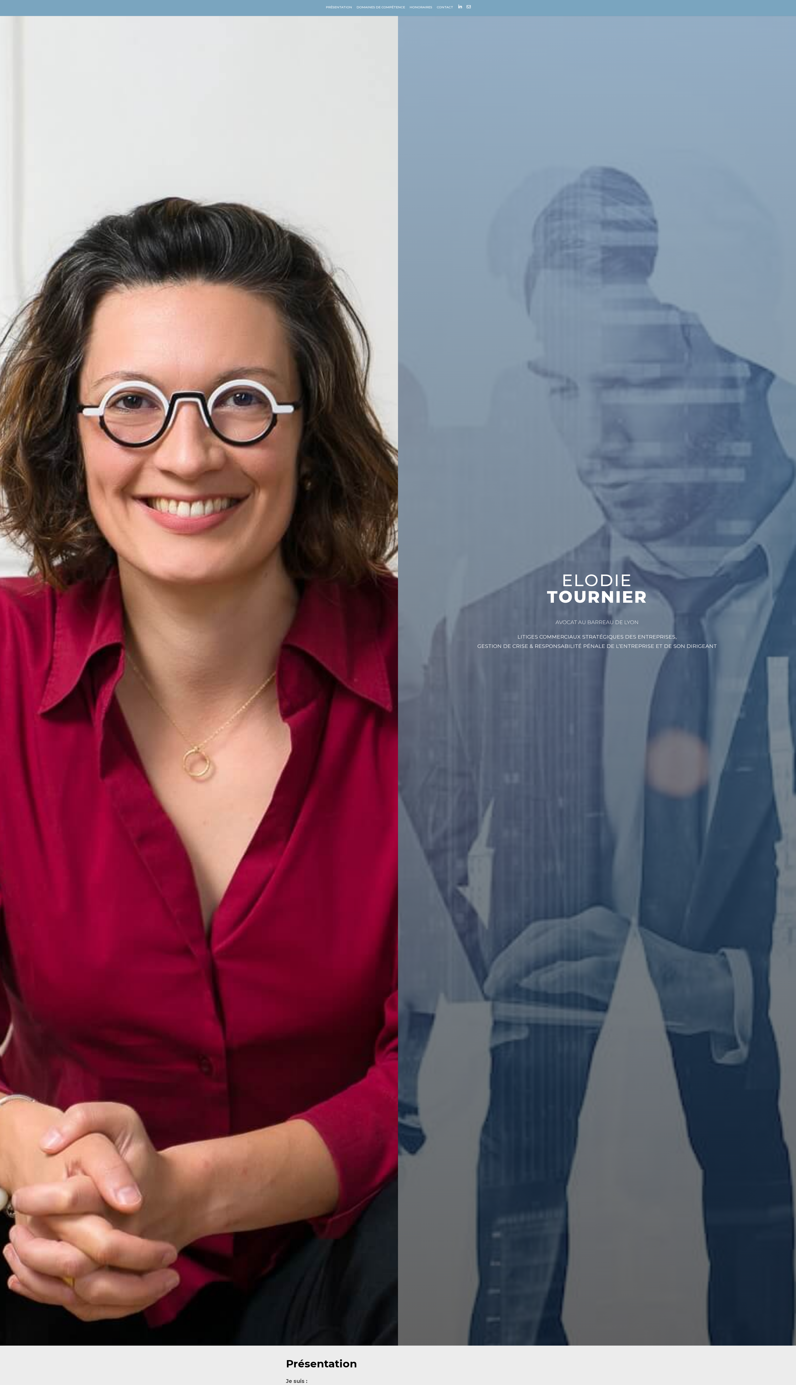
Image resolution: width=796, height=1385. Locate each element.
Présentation (339, 7)
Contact (445, 7)
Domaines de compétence (381, 7)
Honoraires (421, 7)
